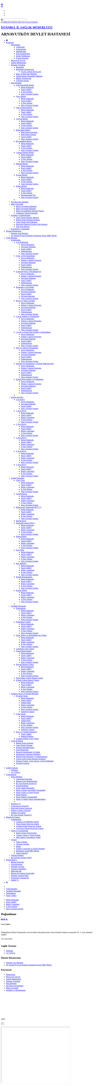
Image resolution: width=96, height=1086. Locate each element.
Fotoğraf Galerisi (27, 712)
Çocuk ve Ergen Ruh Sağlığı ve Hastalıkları (33, 332)
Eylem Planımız (22, 58)
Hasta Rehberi (16, 777)
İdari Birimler (16, 83)
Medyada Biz (16, 871)
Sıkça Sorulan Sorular (29, 94)
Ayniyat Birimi (22, 119)
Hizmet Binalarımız (13, 231)
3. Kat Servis (21, 438)
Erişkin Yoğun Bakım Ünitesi (27, 680)
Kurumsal (10, 42)
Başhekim (20, 67)
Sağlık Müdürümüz (18, 63)
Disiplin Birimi (22, 164)
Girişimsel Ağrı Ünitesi (25, 649)
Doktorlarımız (26, 251)
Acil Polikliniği (22, 242)
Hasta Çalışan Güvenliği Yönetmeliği (30, 790)
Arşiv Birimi (21, 96)
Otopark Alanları (22, 844)
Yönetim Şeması (22, 81)
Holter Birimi (21, 536)
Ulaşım (14, 840)
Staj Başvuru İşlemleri (19, 202)
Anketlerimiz (16, 819)
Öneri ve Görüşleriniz (19, 831)
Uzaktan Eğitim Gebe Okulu (27, 739)
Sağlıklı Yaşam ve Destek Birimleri (24, 694)
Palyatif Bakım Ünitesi (25, 664)
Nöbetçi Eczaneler (18, 813)
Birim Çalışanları (27, 417)
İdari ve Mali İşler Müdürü (26, 74)
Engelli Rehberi (22, 786)
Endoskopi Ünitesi (23, 622)
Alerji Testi (20, 480)
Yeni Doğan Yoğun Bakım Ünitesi (29, 678)
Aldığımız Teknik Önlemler (27, 213)
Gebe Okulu (21, 714)
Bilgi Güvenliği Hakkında (26, 206)
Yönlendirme (11, 774)
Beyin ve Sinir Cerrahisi (25, 301)
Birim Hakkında (27, 87)
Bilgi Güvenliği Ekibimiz (26, 209)
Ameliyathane (21, 494)
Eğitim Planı (26, 703)
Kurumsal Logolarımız (20, 878)
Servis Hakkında (27, 245)
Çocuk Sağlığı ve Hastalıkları (27, 316)
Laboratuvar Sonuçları (20, 806)
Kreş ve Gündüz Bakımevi (26, 732)
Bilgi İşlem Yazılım (28, 134)
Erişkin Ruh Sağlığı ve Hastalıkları (29, 379)
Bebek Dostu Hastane (24, 743)
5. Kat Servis (21, 465)
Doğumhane (21, 608)
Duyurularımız (16, 864)
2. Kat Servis (21, 424)
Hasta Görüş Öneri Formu (26, 833)
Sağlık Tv (15, 880)
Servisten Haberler (28, 247)
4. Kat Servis (21, 451)
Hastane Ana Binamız (19, 233)
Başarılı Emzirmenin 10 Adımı (28, 752)
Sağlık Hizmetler (17, 478)
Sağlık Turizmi (12, 768)
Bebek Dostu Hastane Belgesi (28, 220)
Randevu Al (15, 804)
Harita (18, 846)
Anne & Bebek (17, 741)
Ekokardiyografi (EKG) (25, 523)
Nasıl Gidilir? (26, 90)
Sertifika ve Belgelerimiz (20, 215)
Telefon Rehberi (17, 855)
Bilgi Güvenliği (17, 204)
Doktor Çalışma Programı (31, 260)
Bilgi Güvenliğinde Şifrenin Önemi (30, 211)
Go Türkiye (15, 772)
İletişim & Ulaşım (13, 817)
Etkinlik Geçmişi (17, 867)
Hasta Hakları (21, 795)
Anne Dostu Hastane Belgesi (27, 218)
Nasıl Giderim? (22, 853)
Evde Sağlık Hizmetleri (25, 788)
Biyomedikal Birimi (24, 141)
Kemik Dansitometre (24, 577)
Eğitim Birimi (21, 186)
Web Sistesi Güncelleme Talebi (28, 837)
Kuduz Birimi (21, 590)
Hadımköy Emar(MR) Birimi (27, 851)
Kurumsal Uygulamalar (20, 229)
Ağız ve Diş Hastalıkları (25, 256)
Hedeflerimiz (21, 51)
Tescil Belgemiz (22, 750)
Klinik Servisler (17, 397)
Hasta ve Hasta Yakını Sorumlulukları (31, 799)
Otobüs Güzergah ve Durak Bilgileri (30, 849)
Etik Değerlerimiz (23, 54)
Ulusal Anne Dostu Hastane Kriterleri (31, 759)
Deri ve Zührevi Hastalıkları (27, 348)
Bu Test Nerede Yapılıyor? (26, 783)
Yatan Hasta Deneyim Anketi (27, 824)
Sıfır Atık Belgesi (23, 227)
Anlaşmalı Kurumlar (24, 779)
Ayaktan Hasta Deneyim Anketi (28, 826)
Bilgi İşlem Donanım (29, 132)
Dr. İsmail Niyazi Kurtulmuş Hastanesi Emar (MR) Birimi (34, 236)
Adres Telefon (21, 842)
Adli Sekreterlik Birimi (25, 85)
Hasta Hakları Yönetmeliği (26, 797)
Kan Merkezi (21, 563)
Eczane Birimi (21, 175)
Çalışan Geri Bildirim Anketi (27, 822)
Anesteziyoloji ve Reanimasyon (28, 271)
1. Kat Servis (21, 411)
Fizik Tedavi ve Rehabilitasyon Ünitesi (31, 635)
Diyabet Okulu (22, 696)
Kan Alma (20, 550)
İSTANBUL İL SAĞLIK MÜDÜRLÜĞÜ (27, 27)
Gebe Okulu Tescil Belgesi (26, 222)
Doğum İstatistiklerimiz (25, 748)
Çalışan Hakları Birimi (25, 152)
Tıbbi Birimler (11, 238)
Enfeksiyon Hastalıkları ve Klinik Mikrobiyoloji (35, 364)
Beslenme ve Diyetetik (25, 287)
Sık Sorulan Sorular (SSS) (21, 858)
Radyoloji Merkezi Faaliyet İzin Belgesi (31, 224)
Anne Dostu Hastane (24, 745)
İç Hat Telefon (26, 92)
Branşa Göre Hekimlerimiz (26, 781)
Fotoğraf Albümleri (18, 869)
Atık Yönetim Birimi (24, 108)
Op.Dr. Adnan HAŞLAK (31, 72)
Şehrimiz (14, 770)
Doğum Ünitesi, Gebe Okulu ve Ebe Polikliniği (35, 761)
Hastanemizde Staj (28, 195)
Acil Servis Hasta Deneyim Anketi (29, 828)
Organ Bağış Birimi (24, 651)
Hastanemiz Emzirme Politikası (28, 754)
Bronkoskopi (21, 521)
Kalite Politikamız (23, 56)
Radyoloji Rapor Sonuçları (21, 808)
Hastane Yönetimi (18, 65)
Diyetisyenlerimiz (28, 296)
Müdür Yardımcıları (23, 78)
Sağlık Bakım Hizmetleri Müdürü (29, 76)
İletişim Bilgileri (27, 736)
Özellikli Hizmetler (18, 606)
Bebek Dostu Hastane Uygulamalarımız (31, 757)
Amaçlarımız (21, 49)
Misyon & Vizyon (18, 60)
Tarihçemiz (20, 47)
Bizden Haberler (17, 862)
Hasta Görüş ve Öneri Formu (27, 792)
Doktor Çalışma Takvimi (20, 810)
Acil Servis (20, 399)
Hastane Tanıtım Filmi (19, 876)
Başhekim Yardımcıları (25, 69)
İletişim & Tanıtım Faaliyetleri (22, 873)
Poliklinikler (16, 240)
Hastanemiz (15, 45)
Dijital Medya (11, 860)
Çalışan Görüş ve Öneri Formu (28, 835)
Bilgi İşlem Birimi (23, 130)
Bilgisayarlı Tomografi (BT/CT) (28, 507)
